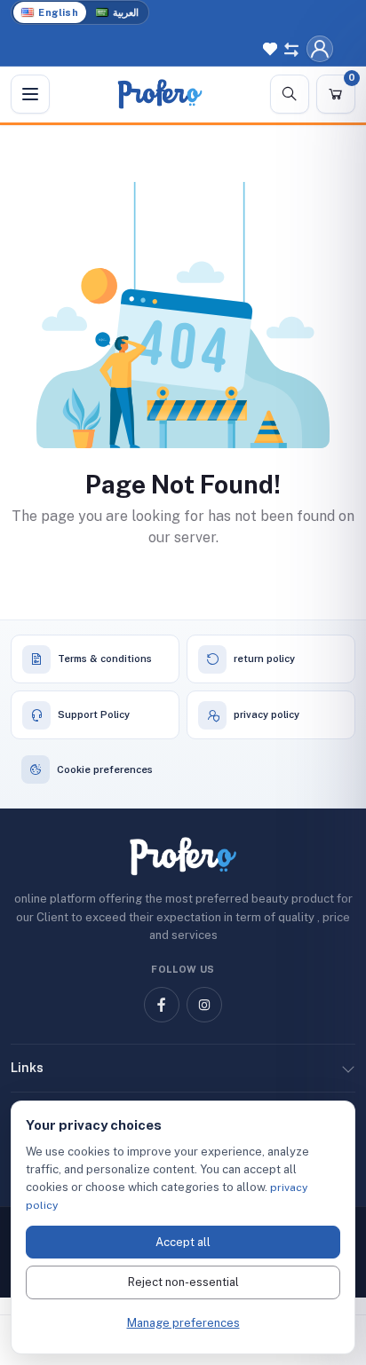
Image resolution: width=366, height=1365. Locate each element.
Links (27, 1068)
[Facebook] (161, 1004)
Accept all (183, 1242)
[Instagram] (204, 1004)
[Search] (289, 94)
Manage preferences (183, 1322)
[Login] (320, 49)
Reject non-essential (183, 1282)
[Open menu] (30, 94)
